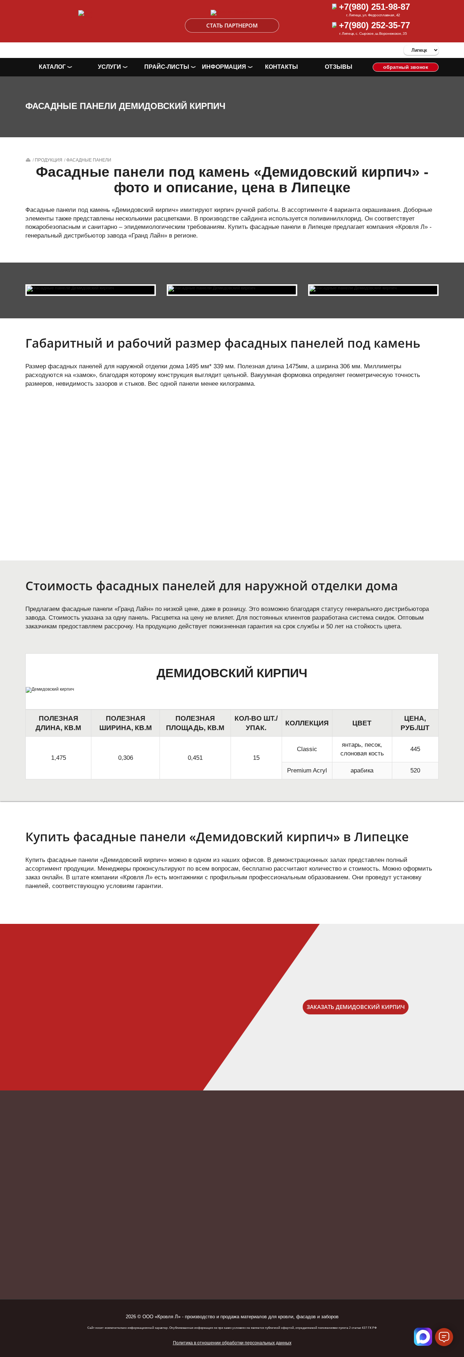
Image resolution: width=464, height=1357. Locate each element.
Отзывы (338, 67)
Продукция (48, 160)
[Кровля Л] (232, 14)
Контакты (281, 67)
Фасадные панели (88, 160)
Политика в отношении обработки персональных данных (232, 1342)
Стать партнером (232, 25)
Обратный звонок (405, 67)
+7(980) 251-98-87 (373, 7)
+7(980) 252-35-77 (373, 25)
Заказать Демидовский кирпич (356, 1006)
